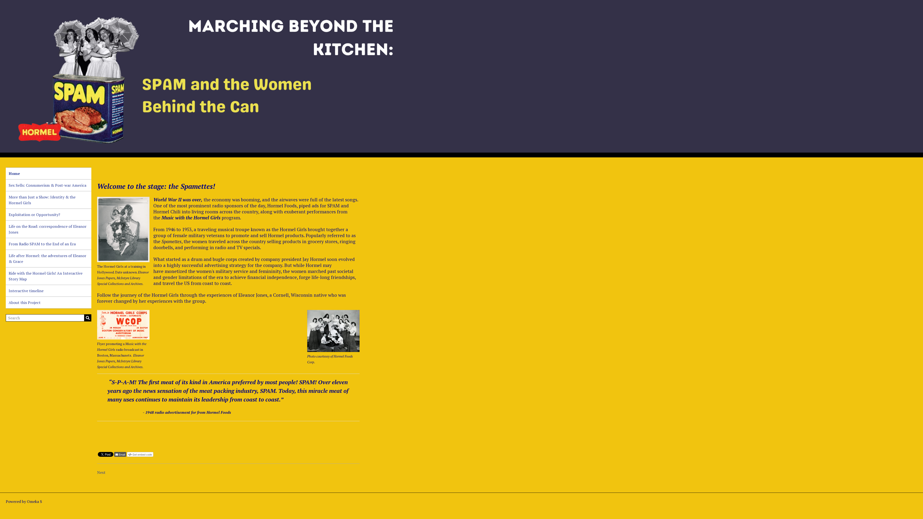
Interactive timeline (26, 290)
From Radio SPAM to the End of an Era (42, 244)
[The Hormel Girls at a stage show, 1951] (333, 331)
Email (122, 454)
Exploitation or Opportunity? (34, 214)
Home (14, 173)
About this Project (25, 302)
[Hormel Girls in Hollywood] (123, 229)
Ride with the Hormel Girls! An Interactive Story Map (45, 276)
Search (87, 317)
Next (101, 472)
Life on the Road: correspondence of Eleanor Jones (48, 229)
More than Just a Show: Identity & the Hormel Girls (42, 199)
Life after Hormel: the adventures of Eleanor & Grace (47, 258)
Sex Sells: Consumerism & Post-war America (47, 185)
